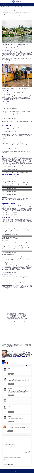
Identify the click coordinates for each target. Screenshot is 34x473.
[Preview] (14, 444)
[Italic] (6, 444)
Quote (12, 373)
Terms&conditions (18, 471)
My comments (29, 365)
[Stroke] (9, 444)
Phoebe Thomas (10, 425)
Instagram (19, 356)
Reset (12, 464)
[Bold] (5, 444)
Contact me (29, 471)
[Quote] (11, 444)
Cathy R (9, 368)
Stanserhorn (25, 15)
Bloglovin (3, 357)
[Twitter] (3, 4)
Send (9, 464)
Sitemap (14, 471)
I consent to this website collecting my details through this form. (13, 457)
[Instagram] (7, 4)
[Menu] (30, 4)
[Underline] (8, 444)
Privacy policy (24, 471)
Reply (9, 373)
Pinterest (23, 356)
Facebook (14, 356)
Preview (5, 464)
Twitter (27, 356)
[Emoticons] (12, 444)
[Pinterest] (5, 4)
